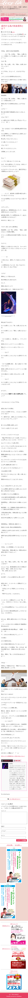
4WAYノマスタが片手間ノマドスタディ (14, 972)
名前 (3, 826)
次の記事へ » (18, 845)
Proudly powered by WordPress (14, 996)
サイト (3, 835)
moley (13, 32)
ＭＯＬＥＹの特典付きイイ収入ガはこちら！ (13, 756)
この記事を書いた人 (7, 760)
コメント (3, 810)
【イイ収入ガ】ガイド (10, 15)
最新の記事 (17, 760)
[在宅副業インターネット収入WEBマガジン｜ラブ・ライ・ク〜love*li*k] (14, 1)
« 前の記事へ (9, 845)
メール (3, 831)
